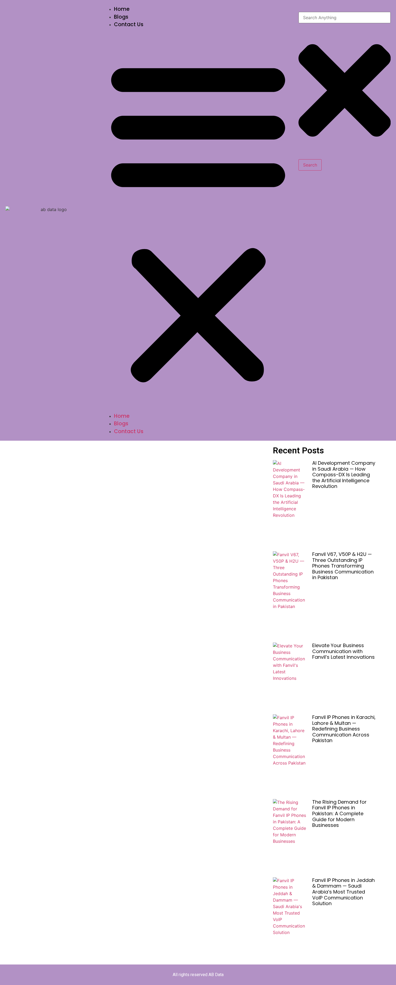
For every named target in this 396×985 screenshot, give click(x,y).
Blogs (121, 17)
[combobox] (344, 17)
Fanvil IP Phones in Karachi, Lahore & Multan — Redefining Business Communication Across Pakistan (344, 729)
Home (122, 9)
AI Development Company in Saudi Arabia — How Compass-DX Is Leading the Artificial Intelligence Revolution (343, 475)
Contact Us (128, 24)
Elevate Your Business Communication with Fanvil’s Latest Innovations (343, 651)
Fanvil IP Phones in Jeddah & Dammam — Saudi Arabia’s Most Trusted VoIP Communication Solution (343, 892)
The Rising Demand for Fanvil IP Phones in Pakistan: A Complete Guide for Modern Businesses (339, 813)
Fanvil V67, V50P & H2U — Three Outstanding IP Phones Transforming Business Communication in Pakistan (343, 566)
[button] (198, 220)
